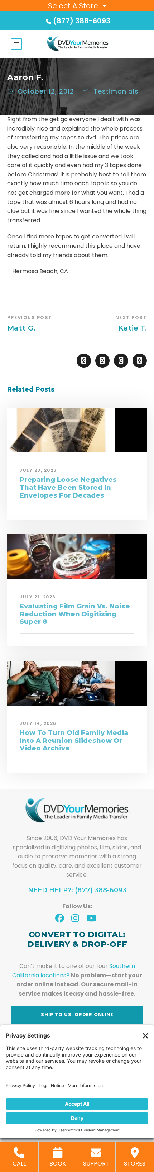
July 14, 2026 (38, 723)
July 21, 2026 (38, 597)
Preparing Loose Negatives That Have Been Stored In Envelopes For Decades (68, 487)
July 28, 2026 (38, 470)
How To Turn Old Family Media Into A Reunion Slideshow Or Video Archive (74, 740)
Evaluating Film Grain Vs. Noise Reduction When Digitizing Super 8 (75, 614)
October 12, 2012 (46, 91)
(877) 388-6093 (81, 21)
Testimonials (116, 91)
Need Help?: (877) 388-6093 (77, 890)
